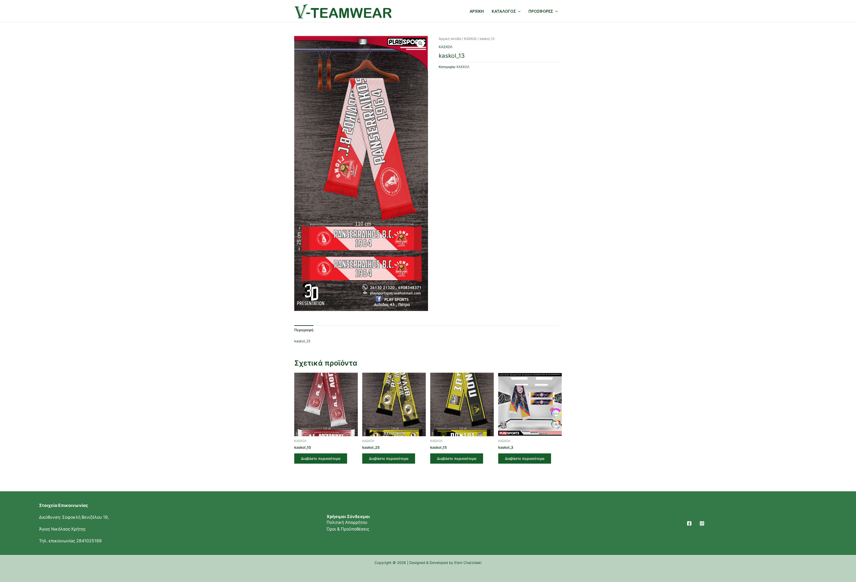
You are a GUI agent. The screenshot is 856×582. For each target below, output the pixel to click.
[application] (518, 11)
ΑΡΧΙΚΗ (477, 11)
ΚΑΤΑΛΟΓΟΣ (504, 11)
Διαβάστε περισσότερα (320, 458)
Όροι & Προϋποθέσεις (348, 529)
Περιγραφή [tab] (303, 330)
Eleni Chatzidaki (468, 562)
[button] (420, 43)
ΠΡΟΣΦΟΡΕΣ (541, 11)
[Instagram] (702, 523)
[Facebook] (689, 523)
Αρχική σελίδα (450, 39)
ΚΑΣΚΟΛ (470, 39)
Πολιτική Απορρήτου (347, 522)
